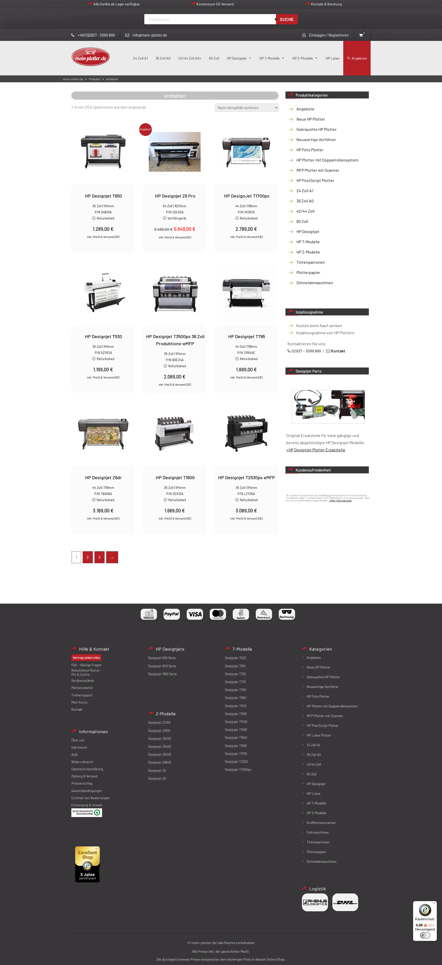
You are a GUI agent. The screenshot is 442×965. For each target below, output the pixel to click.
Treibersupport (82, 695)
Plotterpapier (308, 272)
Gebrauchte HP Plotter (316, 129)
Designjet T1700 (236, 754)
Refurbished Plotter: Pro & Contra (86, 672)
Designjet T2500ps (238, 769)
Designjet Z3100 (159, 731)
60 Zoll (214, 58)
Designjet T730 (235, 674)
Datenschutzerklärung (87, 769)
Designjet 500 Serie (162, 658)
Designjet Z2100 (159, 722)
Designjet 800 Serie (162, 666)
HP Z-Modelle (302, 58)
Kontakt (77, 709)
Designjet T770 (235, 682)
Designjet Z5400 (159, 746)
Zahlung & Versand (84, 776)
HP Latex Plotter (319, 735)
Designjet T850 (235, 698)
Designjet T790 (235, 690)
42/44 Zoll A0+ (189, 58)
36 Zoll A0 (163, 58)
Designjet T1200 (236, 722)
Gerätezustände (82, 681)
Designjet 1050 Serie (162, 674)
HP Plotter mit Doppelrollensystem (327, 159)
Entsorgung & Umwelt (87, 805)
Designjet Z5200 (159, 739)
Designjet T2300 (236, 762)
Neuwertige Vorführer (316, 139)
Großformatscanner (321, 822)
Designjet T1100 (236, 714)
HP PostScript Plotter (315, 180)
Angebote (359, 58)
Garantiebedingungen (86, 791)
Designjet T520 (235, 658)
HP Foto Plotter (310, 149)
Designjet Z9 (157, 778)
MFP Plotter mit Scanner (317, 170)
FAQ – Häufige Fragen (86, 665)
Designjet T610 (235, 666)
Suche (287, 19)
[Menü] (434, 904)
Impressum (79, 747)
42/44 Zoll (305, 211)
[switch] (425, 935)
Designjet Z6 (157, 770)
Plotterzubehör (82, 688)
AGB (74, 755)
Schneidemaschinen (314, 282)
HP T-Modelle (269, 58)
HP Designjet (237, 58)
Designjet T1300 (236, 730)
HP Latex (332, 58)
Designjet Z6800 (159, 762)
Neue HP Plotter (310, 119)
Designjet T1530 (236, 746)
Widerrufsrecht (82, 762)
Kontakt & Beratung (326, 4)
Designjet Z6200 (159, 754)
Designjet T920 (235, 706)
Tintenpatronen (310, 262)
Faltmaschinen (318, 832)
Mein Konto (79, 702)
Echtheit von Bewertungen (90, 798)
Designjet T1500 (236, 738)
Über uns (77, 740)
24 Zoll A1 (140, 58)
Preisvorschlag (81, 783)
